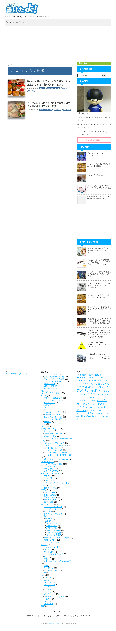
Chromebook (49, 431)
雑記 (43, 606)
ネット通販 (48, 552)
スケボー (47, 589)
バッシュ (47, 592)
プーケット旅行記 (53, 530)
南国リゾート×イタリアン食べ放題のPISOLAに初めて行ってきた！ (99, 309)
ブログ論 (48, 481)
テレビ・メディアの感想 (54, 379)
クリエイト (31, 91)
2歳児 (84, 375)
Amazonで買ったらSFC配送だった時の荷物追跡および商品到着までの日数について (99, 262)
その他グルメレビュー (53, 412)
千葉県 (78, 416)
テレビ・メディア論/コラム (55, 381)
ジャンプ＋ (92, 394)
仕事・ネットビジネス (50, 473)
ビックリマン (49, 594)
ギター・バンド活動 (52, 582)
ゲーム (47, 587)
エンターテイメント (49, 374)
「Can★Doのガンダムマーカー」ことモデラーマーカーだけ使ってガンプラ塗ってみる (99, 356)
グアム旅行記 (51, 523)
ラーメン (47, 422)
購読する (83, 63)
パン (93, 404)
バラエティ (86, 404)
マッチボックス (91, 410)
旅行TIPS (48, 511)
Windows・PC (50, 436)
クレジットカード (51, 547)
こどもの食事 (49, 492)
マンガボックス (101, 410)
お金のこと (98, 384)
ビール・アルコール (52, 415)
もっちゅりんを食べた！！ (96, 175)
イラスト (47, 578)
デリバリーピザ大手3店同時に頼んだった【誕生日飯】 (99, 296)
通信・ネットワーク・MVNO (56, 459)
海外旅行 (48, 521)
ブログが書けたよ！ (53, 624)
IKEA (104, 381)
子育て (44, 490)
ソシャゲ (100, 394)
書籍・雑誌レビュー (52, 386)
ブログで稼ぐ (87, 407)
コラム (44, 426)
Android (80, 377)
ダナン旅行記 (51, 526)
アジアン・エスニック (53, 398)
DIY (93, 378)
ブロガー (47, 476)
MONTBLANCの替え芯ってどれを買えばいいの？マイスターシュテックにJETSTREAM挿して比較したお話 (99, 334)
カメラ (47, 580)
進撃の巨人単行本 (51, 471)
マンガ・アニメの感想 (53, 464)
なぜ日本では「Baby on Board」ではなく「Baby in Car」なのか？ (98, 344)
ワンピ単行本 (49, 469)
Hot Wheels (95, 380)
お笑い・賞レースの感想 (54, 377)
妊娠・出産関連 (50, 495)
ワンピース (104, 413)
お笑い (91, 384)
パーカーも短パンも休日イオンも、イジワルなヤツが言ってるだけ (99, 188)
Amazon (96, 374)
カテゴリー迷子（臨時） (51, 393)
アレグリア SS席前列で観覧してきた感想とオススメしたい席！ (99, 274)
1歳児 (78, 375)
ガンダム (104, 391)
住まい (47, 557)
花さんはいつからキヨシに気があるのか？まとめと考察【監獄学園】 (99, 286)
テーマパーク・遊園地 (53, 507)
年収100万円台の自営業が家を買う (58, 561)
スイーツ (42, 88)
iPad (107, 381)
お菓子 (47, 405)
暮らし (44, 545)
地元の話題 (87, 416)
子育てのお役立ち (51, 500)
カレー (47, 407)
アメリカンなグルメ (52, 400)
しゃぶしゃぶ (67, 109)
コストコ (47, 549)
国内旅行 (48, 519)
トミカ (83, 397)
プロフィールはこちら (95, 140)
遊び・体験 (48, 502)
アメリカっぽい (88, 390)
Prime (85, 383)
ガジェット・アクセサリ (54, 443)
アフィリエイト (104, 387)
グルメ (44, 396)
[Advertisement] (58, 43)
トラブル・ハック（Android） (56, 452)
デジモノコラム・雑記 (53, 450)
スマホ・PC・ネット (49, 429)
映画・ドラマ (49, 384)
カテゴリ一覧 (19, 22)
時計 (46, 601)
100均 (89, 375)
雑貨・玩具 (48, 604)
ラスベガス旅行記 (53, 533)
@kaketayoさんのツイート (16, 374)
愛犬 (46, 566)
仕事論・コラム (50, 488)
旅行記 (47, 516)
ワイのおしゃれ (93, 413)
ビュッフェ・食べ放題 (53, 88)
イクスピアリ (65, 88)
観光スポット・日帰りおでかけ (56, 538)
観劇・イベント (50, 540)
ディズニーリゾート (53, 509)
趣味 (43, 575)
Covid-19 (88, 378)
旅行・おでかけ (47, 504)
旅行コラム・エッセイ (53, 514)
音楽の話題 (48, 388)
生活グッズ (48, 568)
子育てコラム (49, 497)
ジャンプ (84, 394)
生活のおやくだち (51, 570)
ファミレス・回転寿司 (53, 419)
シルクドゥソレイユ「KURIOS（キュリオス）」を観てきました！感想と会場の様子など (99, 321)
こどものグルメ (93, 387)
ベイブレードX (98, 407)
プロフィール (9, 22)
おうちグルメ (49, 403)
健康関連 (47, 559)
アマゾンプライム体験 (54, 554)
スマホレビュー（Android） (55, 445)
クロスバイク (49, 585)
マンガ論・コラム (51, 466)
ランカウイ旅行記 (53, 535)
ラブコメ (84, 413)
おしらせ (44, 391)
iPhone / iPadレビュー (53, 433)
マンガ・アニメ (47, 462)
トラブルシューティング (95, 397)
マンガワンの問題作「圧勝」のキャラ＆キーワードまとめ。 (99, 250)
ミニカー (47, 599)
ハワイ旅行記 (51, 528)
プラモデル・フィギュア (54, 597)
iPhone (79, 384)
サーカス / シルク (52, 542)
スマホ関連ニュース (52, 448)
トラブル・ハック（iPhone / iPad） (58, 455)
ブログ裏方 (49, 478)
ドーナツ (93, 400)
